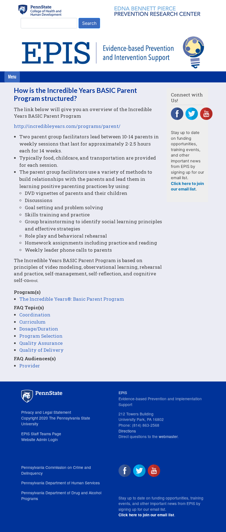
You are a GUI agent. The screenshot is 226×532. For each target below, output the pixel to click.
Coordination (34, 314)
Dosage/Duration (38, 329)
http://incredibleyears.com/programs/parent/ (67, 126)
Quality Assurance (41, 343)
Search (89, 23)
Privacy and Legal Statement (46, 412)
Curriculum (32, 322)
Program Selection (41, 336)
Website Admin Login (39, 439)
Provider (29, 365)
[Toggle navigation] (12, 76)
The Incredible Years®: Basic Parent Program (71, 299)
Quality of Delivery (41, 350)
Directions (127, 431)
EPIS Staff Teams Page (41, 433)
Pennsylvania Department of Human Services (60, 482)
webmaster (168, 436)
